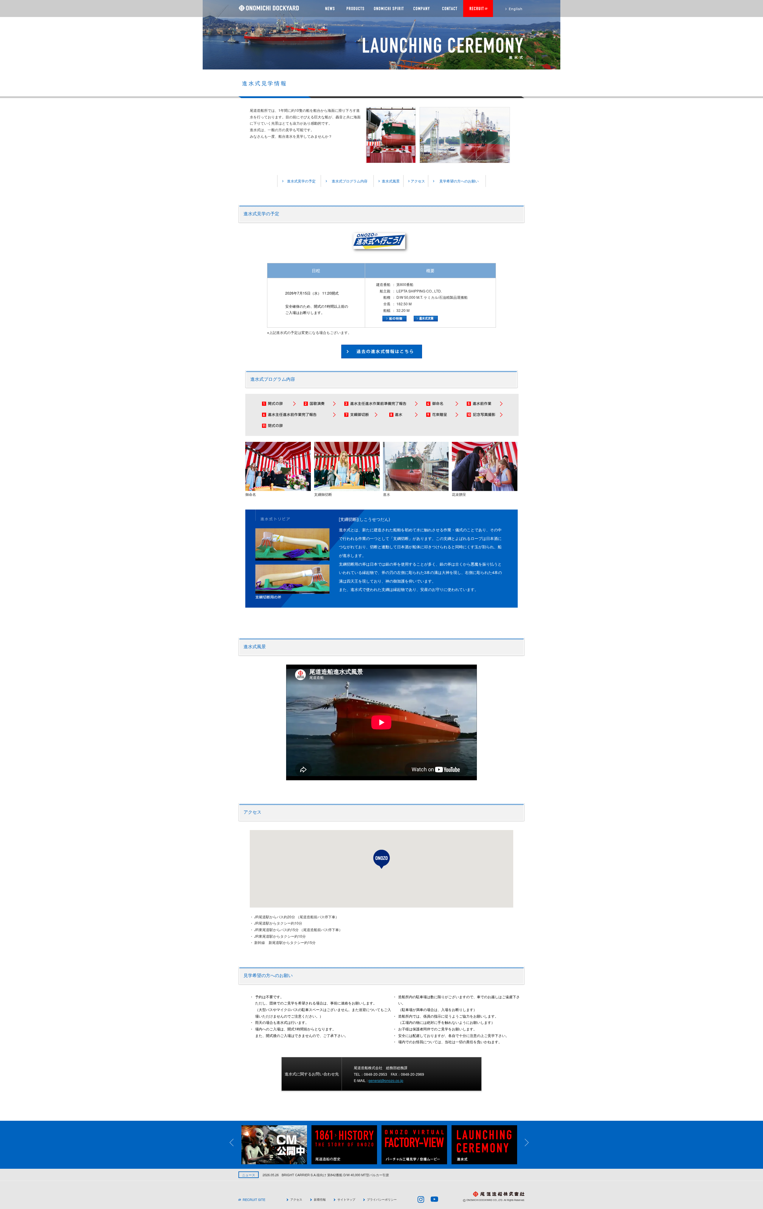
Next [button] (530, 1142)
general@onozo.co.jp (385, 1080)
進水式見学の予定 (301, 180)
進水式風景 (391, 180)
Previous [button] (235, 1142)
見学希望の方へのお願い (459, 180)
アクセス (418, 180)
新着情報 (320, 1199)
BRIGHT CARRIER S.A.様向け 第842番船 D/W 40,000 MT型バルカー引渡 (315, 1174)
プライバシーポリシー (382, 1199)
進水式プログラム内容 (349, 180)
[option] (276, 1144)
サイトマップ (346, 1199)
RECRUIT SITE (254, 1199)
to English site (509, 8)
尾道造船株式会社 (268, 8)
